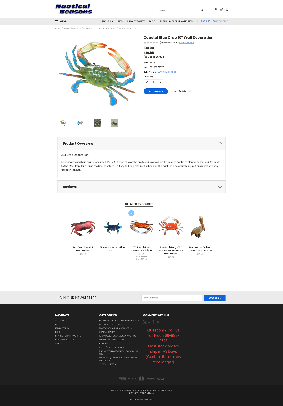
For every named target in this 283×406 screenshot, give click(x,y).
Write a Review (186, 42)
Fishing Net (104, 343)
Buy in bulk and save (168, 71)
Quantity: (149, 76)
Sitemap (58, 343)
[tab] (141, 143)
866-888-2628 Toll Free (214, 21)
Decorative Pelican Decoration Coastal (200, 249)
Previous (275, 396)
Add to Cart (83, 229)
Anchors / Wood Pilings (110, 324)
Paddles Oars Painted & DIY (111, 339)
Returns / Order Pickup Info (176, 21)
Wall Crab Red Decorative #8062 (141, 249)
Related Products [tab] (139, 204)
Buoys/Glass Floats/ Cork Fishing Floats (119, 320)
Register (70, 339)
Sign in (58, 339)
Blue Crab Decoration (112, 247)
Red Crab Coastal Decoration (83, 249)
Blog (152, 21)
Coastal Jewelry (107, 332)
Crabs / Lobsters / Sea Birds (112, 347)
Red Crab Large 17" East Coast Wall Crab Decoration (171, 250)
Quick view (83, 223)
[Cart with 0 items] (227, 9)
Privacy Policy (136, 21)
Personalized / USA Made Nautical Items (117, 336)
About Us (107, 21)
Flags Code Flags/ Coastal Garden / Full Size (118, 352)
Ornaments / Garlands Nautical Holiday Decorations (118, 359)
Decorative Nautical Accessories (115, 328)
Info (120, 21)
